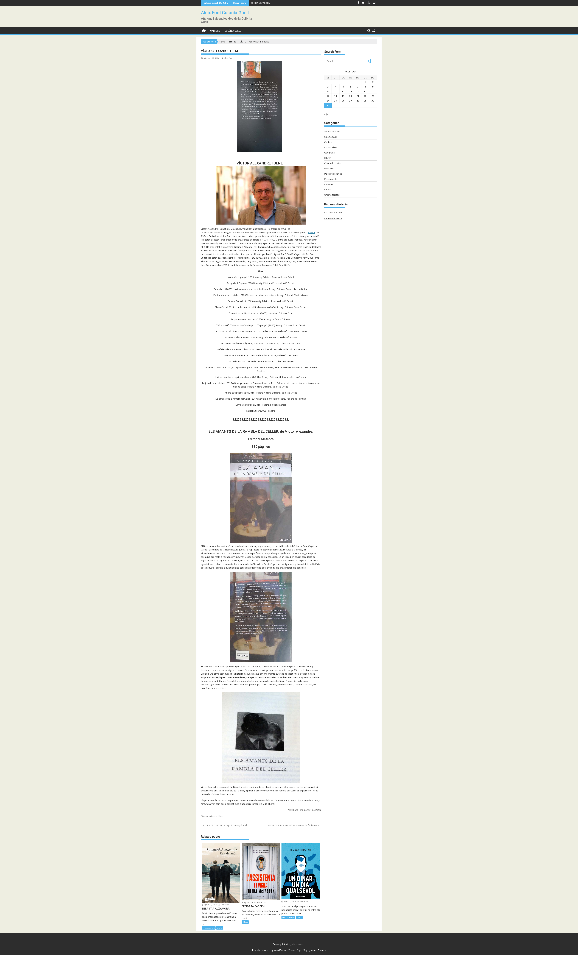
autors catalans (209, 816)
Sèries (327, 189)
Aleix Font (228, 58)
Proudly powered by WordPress (269, 950)
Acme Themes (318, 950)
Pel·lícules (329, 168)
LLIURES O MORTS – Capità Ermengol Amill (226, 825)
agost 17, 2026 (210, 904)
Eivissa (311, 232)
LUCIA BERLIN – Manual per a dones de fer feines (292, 825)
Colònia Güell (233, 31)
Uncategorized (332, 194)
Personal (328, 184)
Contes (328, 142)
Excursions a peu (333, 212)
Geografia (329, 152)
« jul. (326, 114)
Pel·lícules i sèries (333, 173)
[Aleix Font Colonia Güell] (204, 30)
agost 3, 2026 (249, 902)
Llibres (220, 816)
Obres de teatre (332, 163)
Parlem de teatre (333, 218)
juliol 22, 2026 (289, 901)
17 (328, 95)
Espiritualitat (330, 147)
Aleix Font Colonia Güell (225, 12)
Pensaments (330, 178)
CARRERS (215, 31)
